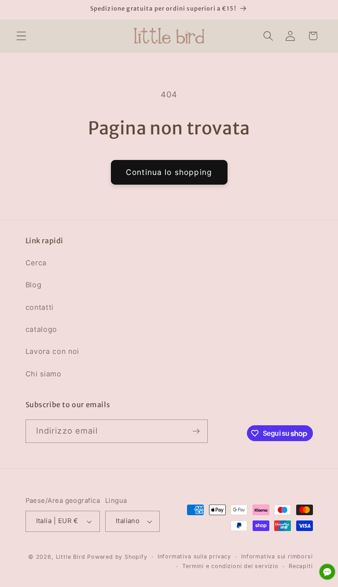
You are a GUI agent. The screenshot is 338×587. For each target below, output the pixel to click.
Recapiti (300, 566)
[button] (21, 36)
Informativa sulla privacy (194, 556)
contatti (40, 307)
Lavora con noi (53, 351)
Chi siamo (44, 373)
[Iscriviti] (196, 431)
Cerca (36, 262)
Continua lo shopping (169, 172)
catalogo (42, 329)
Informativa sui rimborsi (276, 556)
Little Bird (70, 557)
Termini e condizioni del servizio (230, 566)
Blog (34, 284)
